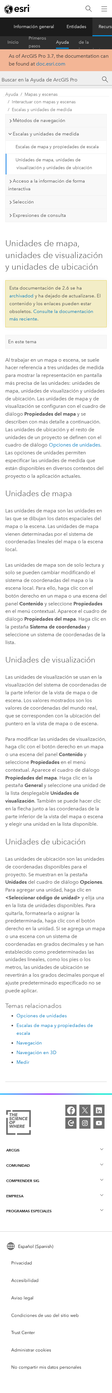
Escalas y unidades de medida (42, 109)
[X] (85, 1110)
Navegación (29, 1043)
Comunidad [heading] (18, 1165)
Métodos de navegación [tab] (39, 120)
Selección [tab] (23, 202)
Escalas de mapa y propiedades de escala (57, 146)
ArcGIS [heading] (13, 1150)
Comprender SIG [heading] (22, 1180)
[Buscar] (88, 8)
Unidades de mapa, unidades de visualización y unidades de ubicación (54, 163)
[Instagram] (85, 1123)
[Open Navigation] (104, 8)
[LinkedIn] (99, 1110)
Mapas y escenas (41, 94)
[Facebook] (71, 1110)
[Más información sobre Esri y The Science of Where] (18, 1124)
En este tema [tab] (22, 342)
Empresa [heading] (14, 1196)
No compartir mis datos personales (46, 1367)
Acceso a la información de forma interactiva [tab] (46, 185)
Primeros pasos (37, 42)
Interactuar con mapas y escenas (44, 102)
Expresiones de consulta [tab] (39, 215)
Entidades (76, 26)
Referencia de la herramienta (90, 42)
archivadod (21, 296)
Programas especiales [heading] (29, 1211)
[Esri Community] (71, 1123)
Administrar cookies (31, 1350)
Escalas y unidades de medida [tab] (46, 134)
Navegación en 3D (36, 1052)
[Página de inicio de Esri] (17, 9)
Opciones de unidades (74, 445)
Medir (22, 1062)
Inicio (13, 42)
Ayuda (62, 42)
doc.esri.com (50, 64)
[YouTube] (99, 1123)
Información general (34, 26)
